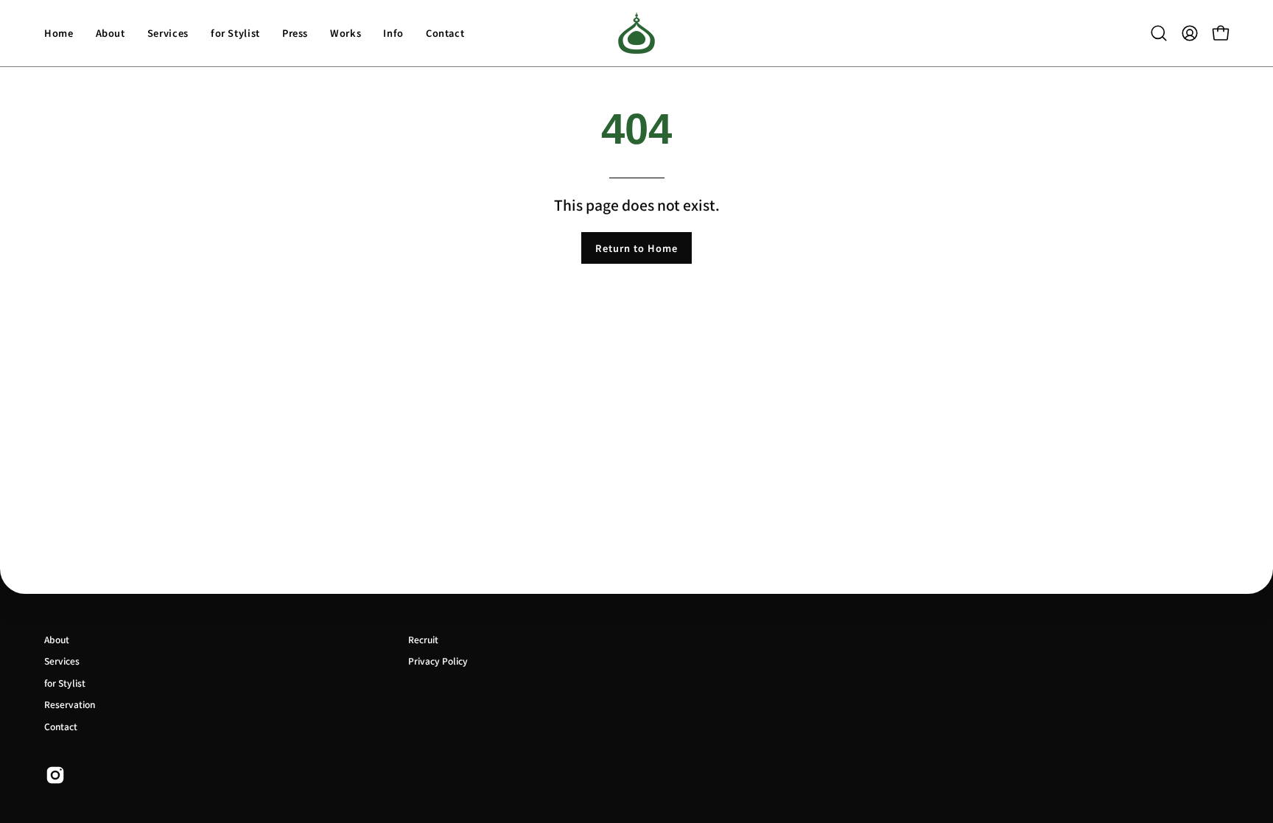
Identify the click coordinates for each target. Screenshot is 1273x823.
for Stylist (64, 682)
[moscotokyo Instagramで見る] (55, 775)
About (56, 639)
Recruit (423, 639)
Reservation (69, 704)
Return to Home (636, 248)
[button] (1158, 33)
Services (62, 660)
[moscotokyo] (636, 33)
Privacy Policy (438, 660)
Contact (60, 726)
